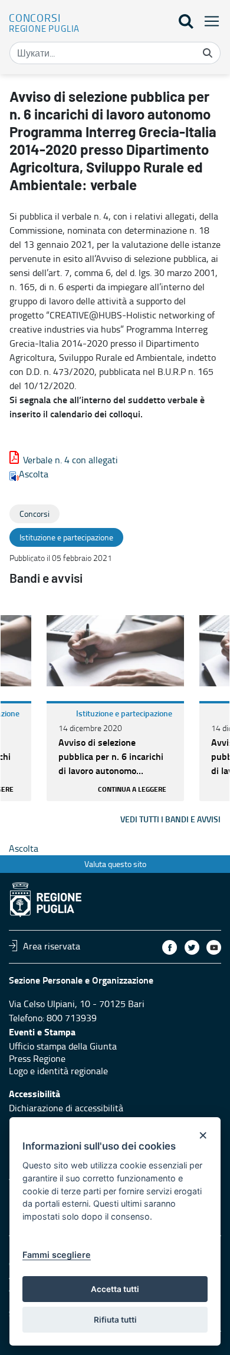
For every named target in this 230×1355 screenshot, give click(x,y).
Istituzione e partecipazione (124, 713)
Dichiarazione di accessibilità (66, 1107)
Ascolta (33, 473)
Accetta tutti (115, 1289)
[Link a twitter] (192, 947)
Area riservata (51, 945)
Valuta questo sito (115, 863)
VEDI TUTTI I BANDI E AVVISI (170, 819)
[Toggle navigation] (208, 20)
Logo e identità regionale (58, 1070)
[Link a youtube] (213, 947)
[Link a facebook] (169, 947)
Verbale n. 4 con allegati (70, 459)
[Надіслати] (207, 53)
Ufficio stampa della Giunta (63, 1046)
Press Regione (37, 1058)
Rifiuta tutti (115, 1319)
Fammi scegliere (56, 1255)
